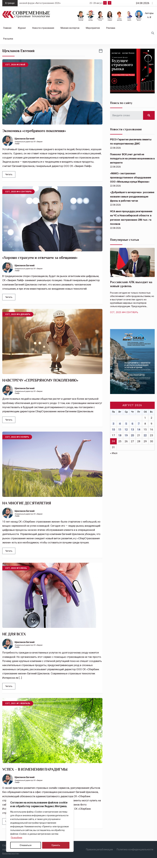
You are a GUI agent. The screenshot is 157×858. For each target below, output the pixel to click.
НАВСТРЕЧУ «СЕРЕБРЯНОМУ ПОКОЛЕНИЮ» (40, 380)
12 (126, 429)
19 (126, 435)
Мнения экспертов (70, 28)
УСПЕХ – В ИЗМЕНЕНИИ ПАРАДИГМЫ (34, 769)
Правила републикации (99, 849)
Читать (8, 174)
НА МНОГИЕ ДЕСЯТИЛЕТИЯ (26, 503)
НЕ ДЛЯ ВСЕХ (14, 634)
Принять (56, 845)
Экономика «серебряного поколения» (34, 131)
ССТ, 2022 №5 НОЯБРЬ (17, 437)
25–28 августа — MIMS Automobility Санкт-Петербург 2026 (50, 3)
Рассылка (8, 38)
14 (138, 429)
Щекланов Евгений (24, 138)
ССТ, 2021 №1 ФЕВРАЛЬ (17, 703)
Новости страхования (43, 28)
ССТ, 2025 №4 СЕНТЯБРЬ (18, 192)
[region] (40, 825)
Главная (7, 28)
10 (113, 429)
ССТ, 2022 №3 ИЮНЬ (16, 568)
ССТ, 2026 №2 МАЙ (15, 65)
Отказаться (25, 845)
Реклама (110, 28)
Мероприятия (93, 28)
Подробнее (16, 837)
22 (145, 435)
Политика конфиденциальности (135, 849)
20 (132, 435)
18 (119, 435)
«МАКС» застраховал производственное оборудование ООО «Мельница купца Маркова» (130, 177)
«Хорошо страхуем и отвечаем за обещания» (39, 257)
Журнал (22, 28)
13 (132, 429)
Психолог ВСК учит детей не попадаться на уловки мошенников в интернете (132, 158)
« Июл (113, 453)
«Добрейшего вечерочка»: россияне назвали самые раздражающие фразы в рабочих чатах (132, 196)
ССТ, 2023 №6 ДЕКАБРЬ (17, 314)
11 (119, 429)
